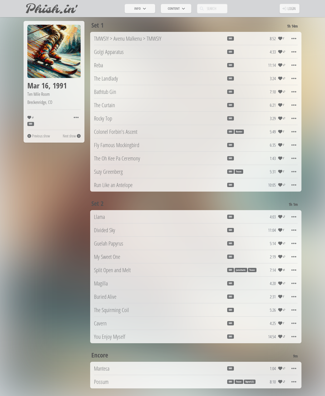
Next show (69, 136)
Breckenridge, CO (39, 102)
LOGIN (292, 8)
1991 (60, 85)
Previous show (41, 136)
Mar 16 (38, 85)
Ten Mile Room (38, 94)
